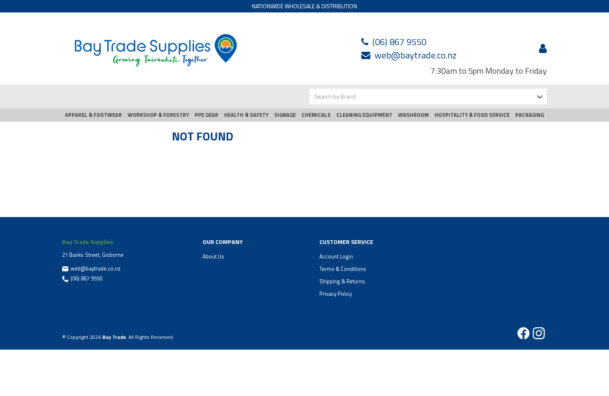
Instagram (539, 333)
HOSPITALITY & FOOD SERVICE (472, 115)
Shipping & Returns (342, 281)
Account (541, 48)
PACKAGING (529, 115)
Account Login (336, 256)
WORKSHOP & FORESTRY (158, 115)
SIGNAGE (285, 115)
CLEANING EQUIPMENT (364, 115)
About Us (213, 256)
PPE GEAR (206, 115)
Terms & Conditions (342, 269)
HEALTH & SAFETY (246, 115)
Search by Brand (335, 96)
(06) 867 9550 (399, 41)
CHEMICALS (316, 115)
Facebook (523, 333)
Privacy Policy (335, 294)
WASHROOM (413, 115)
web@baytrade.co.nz (416, 55)
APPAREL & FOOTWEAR (93, 115)
